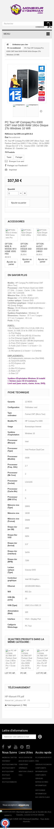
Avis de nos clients (26, 761)
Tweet (9, 157)
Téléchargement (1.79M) (17, 705)
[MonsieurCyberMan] (27, 8)
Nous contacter (25, 757)
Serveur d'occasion (43, 764)
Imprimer (13, 170)
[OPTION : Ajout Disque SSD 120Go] (26, 234)
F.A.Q (20, 775)
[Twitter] (9, 747)
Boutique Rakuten (9, 764)
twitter (13, 757)
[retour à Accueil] (7, 44)
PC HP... (23, 673)
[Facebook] (3, 747)
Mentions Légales (26, 771)
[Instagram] (28, 747)
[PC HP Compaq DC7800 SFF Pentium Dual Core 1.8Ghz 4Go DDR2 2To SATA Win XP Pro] (26, 659)
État (6, 137)
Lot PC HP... (10, 673)
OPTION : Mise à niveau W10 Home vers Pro (10, 249)
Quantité (11, 189)
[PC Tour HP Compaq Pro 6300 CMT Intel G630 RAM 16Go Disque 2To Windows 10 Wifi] (27, 83)
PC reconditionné (14, 48)
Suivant (41, 111)
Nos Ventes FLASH (42, 797)
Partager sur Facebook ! (17, 166)
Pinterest (6, 761)
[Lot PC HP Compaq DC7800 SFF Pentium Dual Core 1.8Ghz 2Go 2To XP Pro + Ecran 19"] (11, 659)
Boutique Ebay (8, 771)
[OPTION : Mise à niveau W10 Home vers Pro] (11, 234)
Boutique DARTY (8, 768)
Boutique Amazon (9, 782)
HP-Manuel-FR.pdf (14, 696)
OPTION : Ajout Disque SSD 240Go (41, 248)
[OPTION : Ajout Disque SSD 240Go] (42, 234)
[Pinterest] (22, 747)
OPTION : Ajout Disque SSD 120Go (26, 248)
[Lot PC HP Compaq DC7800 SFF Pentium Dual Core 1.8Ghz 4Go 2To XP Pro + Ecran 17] (42, 659)
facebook (6, 757)
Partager (19, 157)
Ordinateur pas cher (20, 45)
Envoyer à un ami (16, 161)
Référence (9, 134)
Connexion (39, 27)
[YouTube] (15, 747)
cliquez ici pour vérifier (34, 815)
